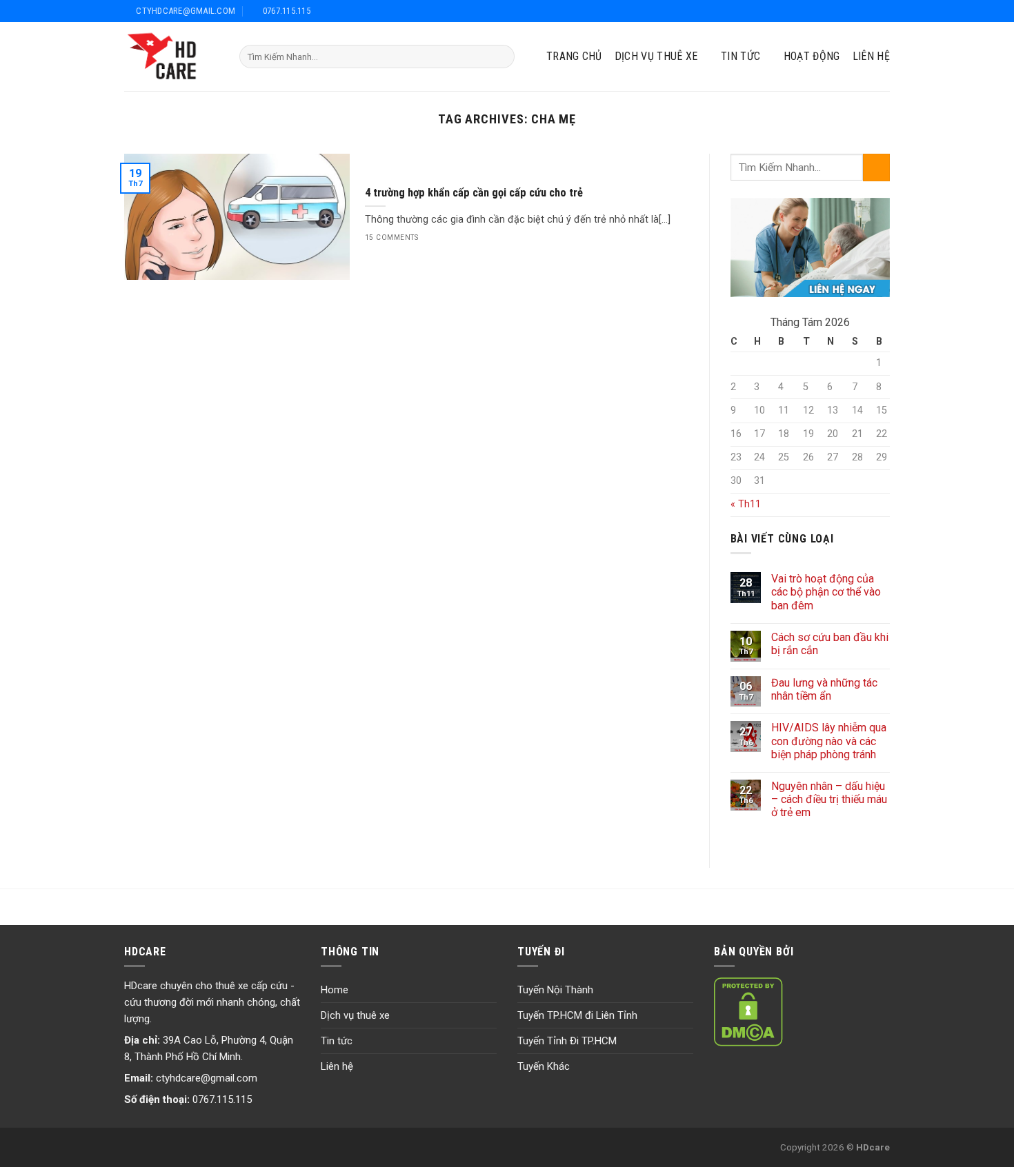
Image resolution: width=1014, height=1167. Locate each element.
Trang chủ (574, 56)
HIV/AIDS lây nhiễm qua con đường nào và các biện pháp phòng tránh (828, 740)
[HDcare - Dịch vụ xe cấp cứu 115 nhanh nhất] (171, 56)
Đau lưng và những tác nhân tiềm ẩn (824, 689)
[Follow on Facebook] (833, 11)
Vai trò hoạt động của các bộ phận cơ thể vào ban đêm (826, 591)
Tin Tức (740, 56)
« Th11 (745, 504)
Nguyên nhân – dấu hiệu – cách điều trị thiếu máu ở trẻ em (829, 799)
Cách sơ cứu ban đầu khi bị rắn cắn (829, 644)
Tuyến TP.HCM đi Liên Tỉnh (577, 1015)
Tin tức (336, 1041)
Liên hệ (871, 56)
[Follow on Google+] (867, 11)
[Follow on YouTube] (882, 11)
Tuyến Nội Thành (555, 990)
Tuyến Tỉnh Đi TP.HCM (567, 1041)
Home (334, 990)
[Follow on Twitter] (850, 11)
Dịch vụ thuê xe (355, 1015)
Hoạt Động (812, 56)
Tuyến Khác (543, 1066)
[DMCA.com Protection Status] (748, 1011)
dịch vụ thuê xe (656, 56)
